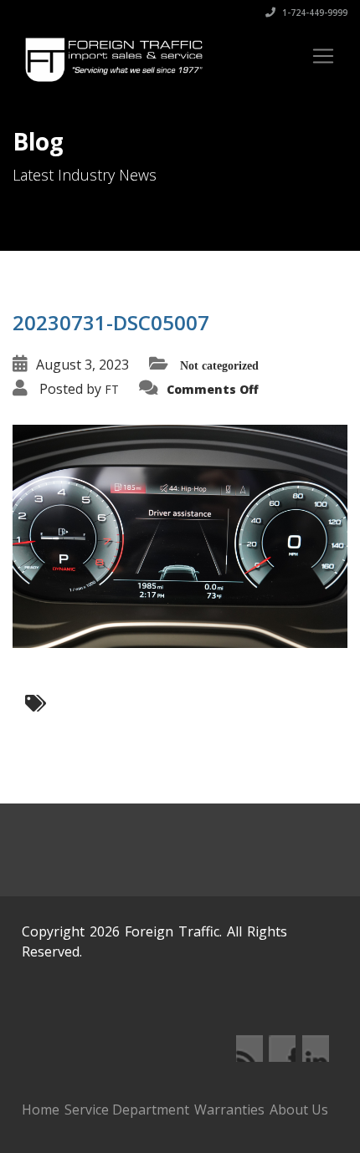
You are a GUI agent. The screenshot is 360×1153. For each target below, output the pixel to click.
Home (40, 1109)
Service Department (126, 1109)
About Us (299, 1109)
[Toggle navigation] (323, 56)
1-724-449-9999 (313, 12)
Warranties (229, 1109)
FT (112, 389)
